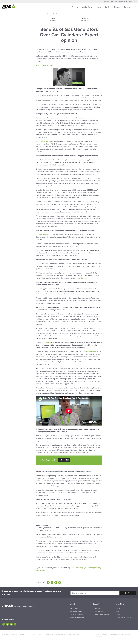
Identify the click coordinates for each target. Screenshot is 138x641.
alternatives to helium (90, 352)
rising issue (47, 343)
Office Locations (98, 611)
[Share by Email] (59, 582)
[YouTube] (11, 624)
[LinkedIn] (3, 624)
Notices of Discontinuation (101, 614)
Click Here (64, 460)
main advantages (45, 235)
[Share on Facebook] (52, 582)
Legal (21, 634)
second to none (82, 278)
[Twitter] (7, 624)
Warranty (27, 634)
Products (75, 7)
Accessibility (5, 634)
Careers (106, 1)
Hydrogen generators (43, 141)
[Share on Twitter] (55, 582)
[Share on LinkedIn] (48, 582)
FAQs (117, 611)
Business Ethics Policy (77, 617)
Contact (127, 7)
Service (107, 7)
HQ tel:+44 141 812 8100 (58, 634)
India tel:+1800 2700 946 (9, 637)
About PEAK (74, 608)
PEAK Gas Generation (77, 611)
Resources (114, 1)
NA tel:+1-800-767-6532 (73, 634)
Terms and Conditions (36, 634)
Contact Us (96, 608)
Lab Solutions (87, 7)
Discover (117, 7)
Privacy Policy (14, 634)
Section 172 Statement (77, 614)
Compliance (47, 634)
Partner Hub (123, 1)
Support (98, 7)
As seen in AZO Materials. (45, 65)
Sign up (127, 593)
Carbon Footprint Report (123, 617)
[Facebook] (15, 624)
